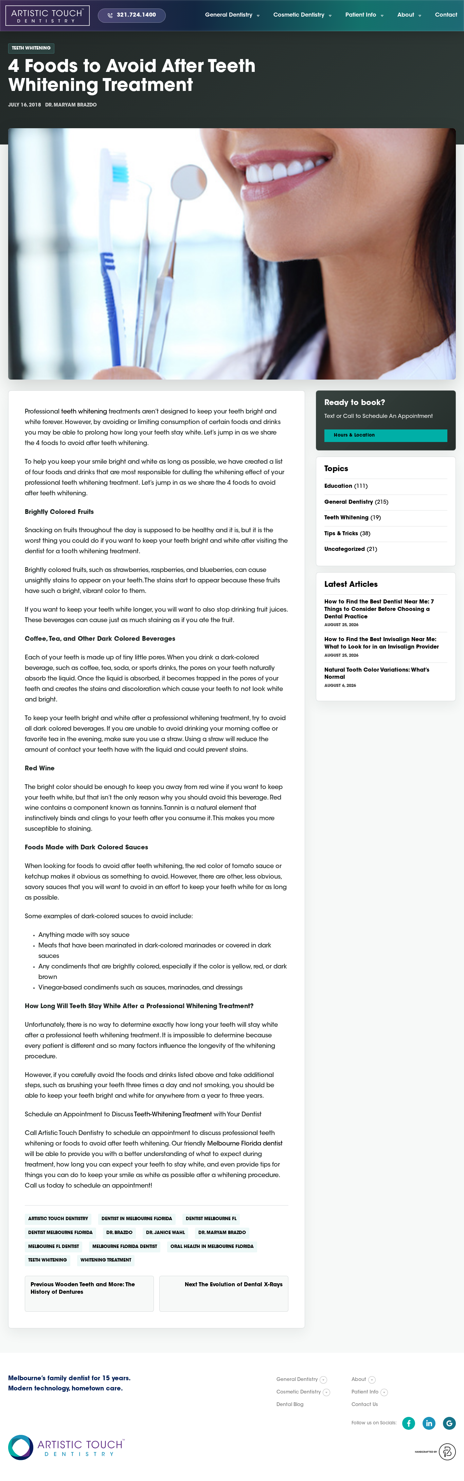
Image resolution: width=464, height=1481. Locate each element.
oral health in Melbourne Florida (212, 1247)
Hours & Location (354, 435)
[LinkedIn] (429, 1423)
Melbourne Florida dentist (245, 1144)
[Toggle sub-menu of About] (372, 1380)
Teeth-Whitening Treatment (173, 1115)
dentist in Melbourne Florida (137, 1219)
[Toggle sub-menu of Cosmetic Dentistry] (326, 1392)
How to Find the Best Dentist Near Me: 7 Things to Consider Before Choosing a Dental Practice (379, 609)
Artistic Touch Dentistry (58, 1219)
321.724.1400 (136, 15)
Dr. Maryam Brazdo (222, 1233)
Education (338, 486)
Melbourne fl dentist (53, 1247)
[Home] (47, 15)
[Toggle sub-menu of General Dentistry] (323, 1380)
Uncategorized (344, 549)
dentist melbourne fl (211, 1219)
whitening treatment (106, 1260)
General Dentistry (348, 502)
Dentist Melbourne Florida (60, 1233)
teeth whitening (84, 412)
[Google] (449, 1423)
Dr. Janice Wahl (165, 1233)
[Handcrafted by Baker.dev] (435, 1451)
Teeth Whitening (31, 48)
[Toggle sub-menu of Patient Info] (384, 1392)
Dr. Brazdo (119, 1233)
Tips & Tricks (341, 534)
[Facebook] (408, 1423)
